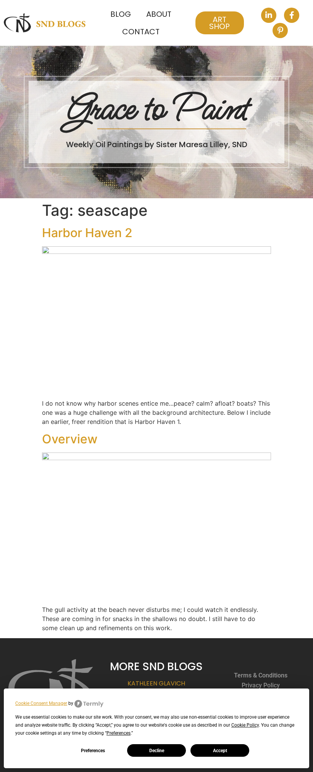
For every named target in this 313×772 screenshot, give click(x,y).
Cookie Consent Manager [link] (41, 703)
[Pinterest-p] (280, 30)
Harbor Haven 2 (87, 232)
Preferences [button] (118, 733)
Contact (141, 31)
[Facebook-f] (291, 15)
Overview (69, 439)
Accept (220, 750)
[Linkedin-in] (268, 15)
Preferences (93, 750)
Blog (120, 14)
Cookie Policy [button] (245, 725)
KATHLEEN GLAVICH (156, 683)
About (158, 14)
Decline (156, 750)
